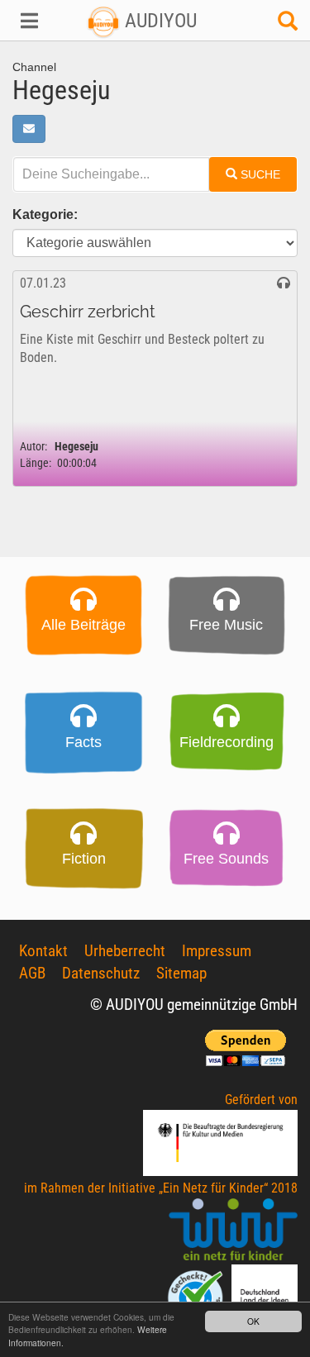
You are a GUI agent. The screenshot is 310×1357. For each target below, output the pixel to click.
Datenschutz (101, 973)
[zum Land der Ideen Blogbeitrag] (264, 1297)
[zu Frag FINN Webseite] (196, 1297)
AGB (32, 973)
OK (253, 1321)
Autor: (33, 447)
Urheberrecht (124, 950)
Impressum (216, 950)
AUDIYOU (158, 20)
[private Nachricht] (28, 129)
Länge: (35, 463)
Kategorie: (45, 214)
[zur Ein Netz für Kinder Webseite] (233, 1230)
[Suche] (288, 25)
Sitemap (181, 973)
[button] (26, 20)
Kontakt (43, 950)
